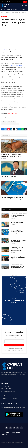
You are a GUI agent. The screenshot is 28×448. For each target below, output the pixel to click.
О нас (3, 9)
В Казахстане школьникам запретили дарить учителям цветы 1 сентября (18, 240)
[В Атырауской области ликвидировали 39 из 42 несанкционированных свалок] (5, 266)
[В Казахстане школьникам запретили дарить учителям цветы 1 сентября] (5, 240)
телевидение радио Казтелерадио (10, 123)
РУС (24, 1)
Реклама (4, 435)
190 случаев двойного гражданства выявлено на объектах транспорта (17, 232)
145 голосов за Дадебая (8, 176)
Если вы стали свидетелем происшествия (14, 437)
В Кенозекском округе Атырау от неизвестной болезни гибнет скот (18, 215)
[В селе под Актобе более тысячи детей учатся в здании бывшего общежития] (5, 249)
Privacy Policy (14, 350)
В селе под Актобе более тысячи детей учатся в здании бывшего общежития (18, 249)
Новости (4, 16)
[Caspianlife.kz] (5, 5)
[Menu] (26, 5)
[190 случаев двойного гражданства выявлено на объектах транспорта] (14, 188)
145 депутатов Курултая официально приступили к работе (18, 258)
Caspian (4, 121)
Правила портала (11, 9)
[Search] (23, 5)
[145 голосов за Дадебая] (14, 168)
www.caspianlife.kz (12, 113)
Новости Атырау (11, 121)
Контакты (22, 9)
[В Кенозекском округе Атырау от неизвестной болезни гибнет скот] (14, 146)
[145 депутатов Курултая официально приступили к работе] (5, 258)
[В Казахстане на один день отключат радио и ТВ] (14, 38)
